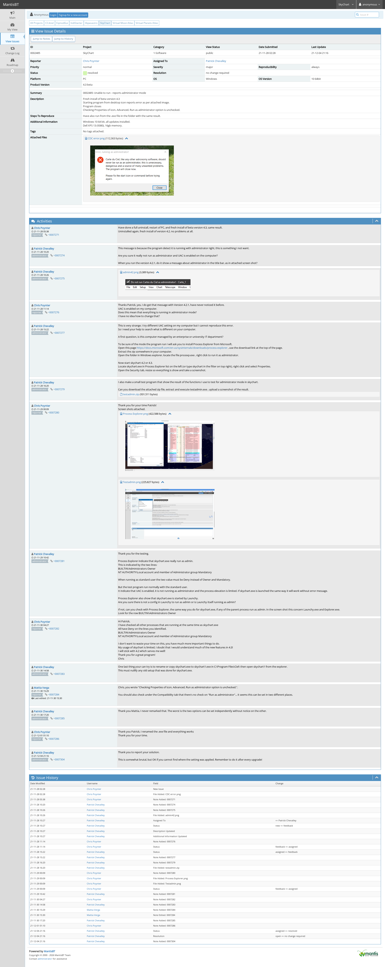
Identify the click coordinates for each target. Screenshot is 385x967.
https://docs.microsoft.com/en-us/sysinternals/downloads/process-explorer (182, 348)
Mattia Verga (41, 687)
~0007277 (59, 332)
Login (53, 15)
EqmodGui (62, 23)
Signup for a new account (73, 15)
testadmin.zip (131, 394)
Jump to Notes (41, 38)
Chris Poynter (91, 61)
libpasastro (91, 23)
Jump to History (63, 38)
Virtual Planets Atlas (147, 23)
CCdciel (49, 23)
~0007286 (53, 739)
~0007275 (59, 278)
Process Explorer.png (135, 413)
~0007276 (53, 312)
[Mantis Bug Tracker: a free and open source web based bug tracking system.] (368, 953)
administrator (45, 958)
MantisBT (49, 951)
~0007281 (59, 561)
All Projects (36, 23)
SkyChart (344, 4)
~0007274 (59, 255)
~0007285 (59, 718)
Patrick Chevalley (216, 61)
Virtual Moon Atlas (123, 23)
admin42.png (131, 272)
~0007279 (59, 389)
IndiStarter (76, 23)
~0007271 (53, 234)
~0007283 (59, 674)
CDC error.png (96, 138)
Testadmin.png (132, 482)
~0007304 (59, 759)
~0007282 (53, 628)
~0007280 (53, 412)
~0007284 (53, 694)
